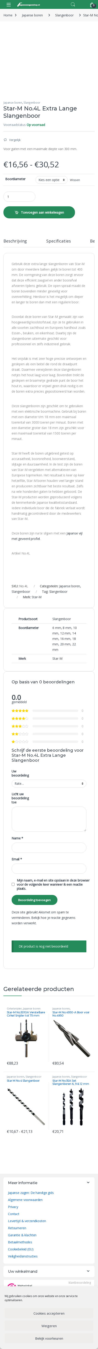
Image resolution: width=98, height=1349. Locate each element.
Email (17, 859)
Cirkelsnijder (14, 1008)
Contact (13, 1214)
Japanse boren (32, 15)
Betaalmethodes (20, 1242)
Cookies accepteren (49, 1313)
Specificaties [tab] (58, 241)
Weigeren (49, 1325)
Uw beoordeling (20, 773)
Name (17, 838)
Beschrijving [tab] (15, 241)
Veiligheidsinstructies (23, 1256)
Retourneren (17, 1228)
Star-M (36, 597)
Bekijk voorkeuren (49, 1338)
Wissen (75, 180)
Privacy (13, 1207)
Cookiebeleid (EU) (21, 1249)
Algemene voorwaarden (25, 1200)
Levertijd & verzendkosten (27, 1221)
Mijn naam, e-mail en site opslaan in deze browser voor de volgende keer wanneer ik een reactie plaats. (53, 884)
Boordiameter (15, 179)
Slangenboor (64, 15)
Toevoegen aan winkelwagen (42, 212)
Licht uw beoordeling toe (20, 798)
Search (72, 4)
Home (7, 15)
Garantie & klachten (22, 1235)
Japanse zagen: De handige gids (31, 1193)
